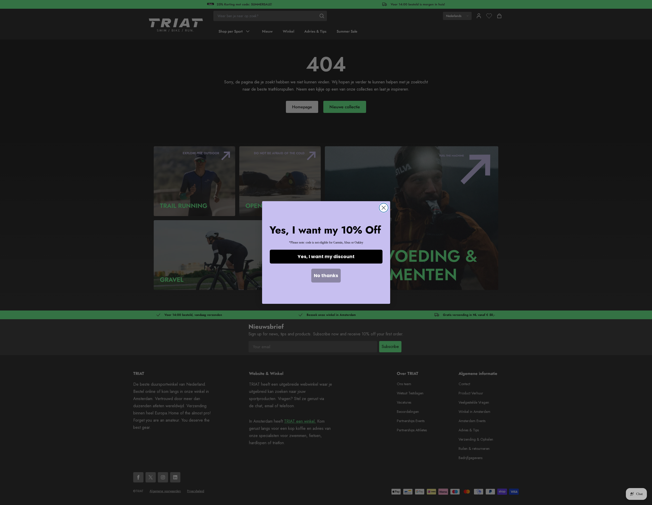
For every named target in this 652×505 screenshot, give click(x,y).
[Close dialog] (383, 207)
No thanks (326, 275)
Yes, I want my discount (326, 256)
